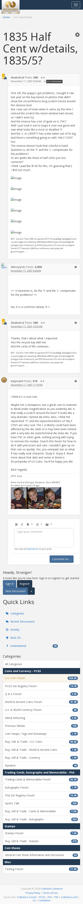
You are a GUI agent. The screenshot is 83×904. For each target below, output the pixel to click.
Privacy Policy (32, 892)
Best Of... (16, 637)
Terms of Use (50, 892)
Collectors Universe (52, 888)
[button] (77, 34)
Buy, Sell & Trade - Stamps (41, 841)
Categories (17, 613)
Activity (14, 629)
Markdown (32, 548)
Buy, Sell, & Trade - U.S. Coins (41, 741)
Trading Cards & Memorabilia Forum (41, 779)
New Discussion (15, 591)
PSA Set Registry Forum (41, 795)
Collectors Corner (27, 897)
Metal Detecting (41, 718)
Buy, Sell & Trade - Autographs (41, 819)
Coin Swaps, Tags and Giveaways (41, 734)
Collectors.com (69, 897)
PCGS (42, 897)
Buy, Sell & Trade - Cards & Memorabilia (41, 811)
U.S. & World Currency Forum (41, 710)
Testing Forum (41, 869)
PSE (56, 897)
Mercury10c (18, 267)
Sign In (9, 584)
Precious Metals (41, 726)
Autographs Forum (41, 787)
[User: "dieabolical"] (4, 76)
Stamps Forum (41, 833)
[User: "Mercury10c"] (4, 266)
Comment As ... (61, 559)
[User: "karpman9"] (4, 380)
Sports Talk (41, 803)
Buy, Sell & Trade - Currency (41, 757)
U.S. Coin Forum (54, 81)
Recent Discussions (22, 621)
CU (34, 900)
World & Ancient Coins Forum (41, 702)
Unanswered (33, 646)
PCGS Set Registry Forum (41, 686)
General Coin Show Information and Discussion (41, 855)
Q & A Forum (41, 694)
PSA (50, 897)
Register (24, 584)
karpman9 (17, 381)
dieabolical (17, 77)
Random (41, 765)
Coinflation (44, 900)
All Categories (13, 664)
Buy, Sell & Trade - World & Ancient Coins (41, 750)
